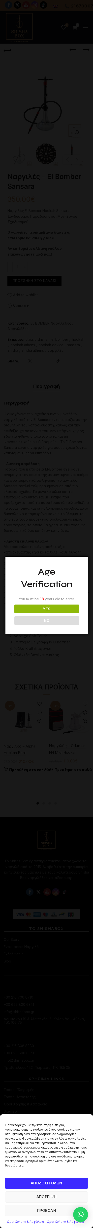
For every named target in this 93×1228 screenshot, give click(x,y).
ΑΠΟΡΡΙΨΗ (46, 1196)
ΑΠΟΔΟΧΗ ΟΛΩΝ (46, 1183)
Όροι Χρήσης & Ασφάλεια (25, 1222)
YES (46, 609)
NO (47, 620)
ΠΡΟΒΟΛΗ (46, 1210)
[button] (80, 1214)
